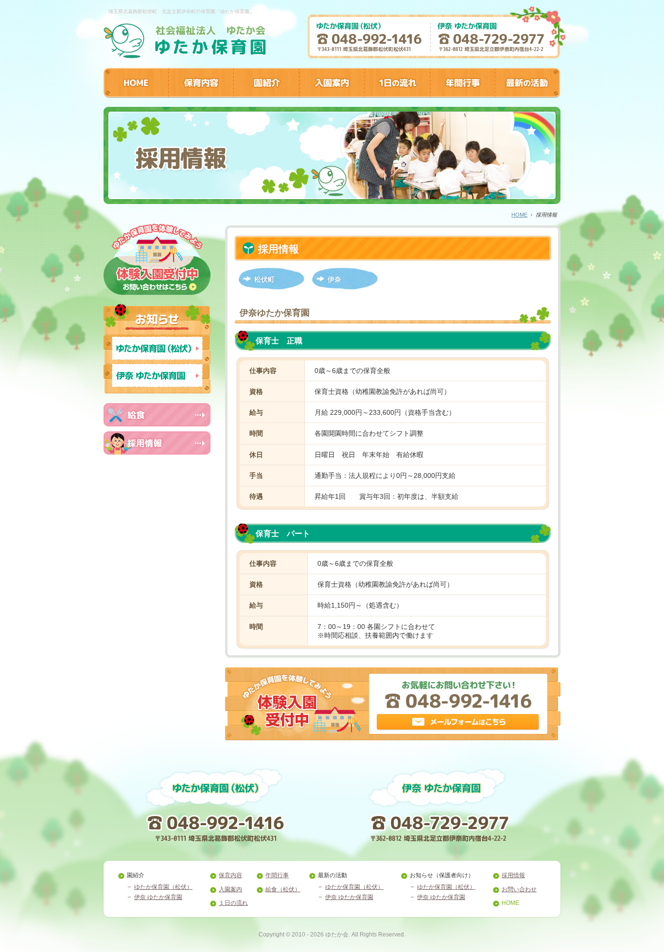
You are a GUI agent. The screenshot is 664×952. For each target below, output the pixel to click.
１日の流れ (233, 903)
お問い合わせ (519, 889)
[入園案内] (331, 95)
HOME (519, 215)
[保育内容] (200, 95)
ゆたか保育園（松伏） (163, 887)
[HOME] (136, 95)
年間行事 (277, 875)
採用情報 (513, 875)
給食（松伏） (282, 889)
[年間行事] (462, 95)
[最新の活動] (527, 95)
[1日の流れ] (397, 95)
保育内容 (230, 875)
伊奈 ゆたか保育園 (158, 897)
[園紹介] (266, 95)
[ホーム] (185, 55)
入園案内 (230, 889)
